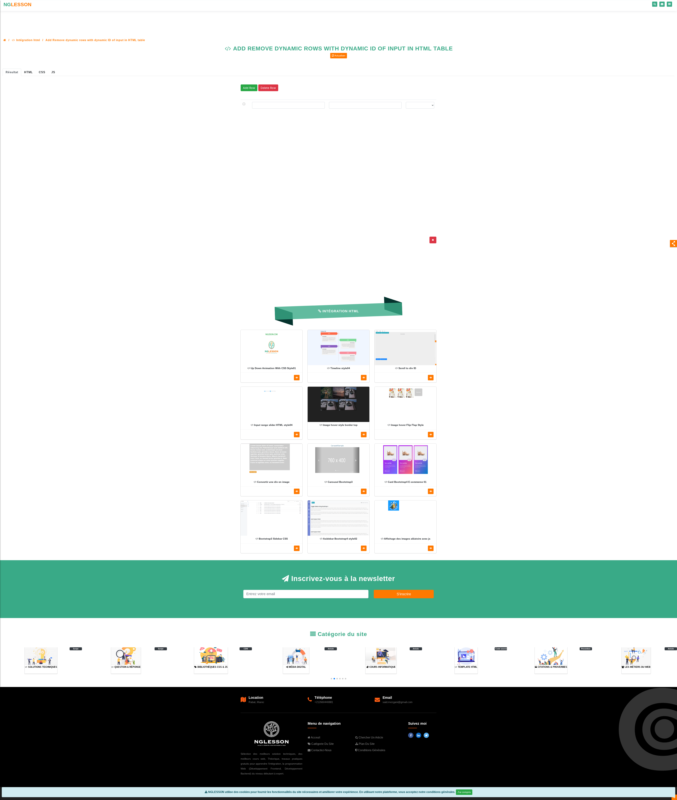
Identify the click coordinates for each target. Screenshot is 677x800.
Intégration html (27, 40)
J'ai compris (464, 792)
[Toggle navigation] (669, 4)
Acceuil (315, 737)
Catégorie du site (322, 743)
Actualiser (339, 55)
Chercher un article (370, 737)
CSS (42, 72)
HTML (28, 72)
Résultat (12, 72)
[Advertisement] (338, 20)
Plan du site (366, 743)
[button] (331, 678)
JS (53, 72)
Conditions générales (371, 750)
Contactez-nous (320, 750)
